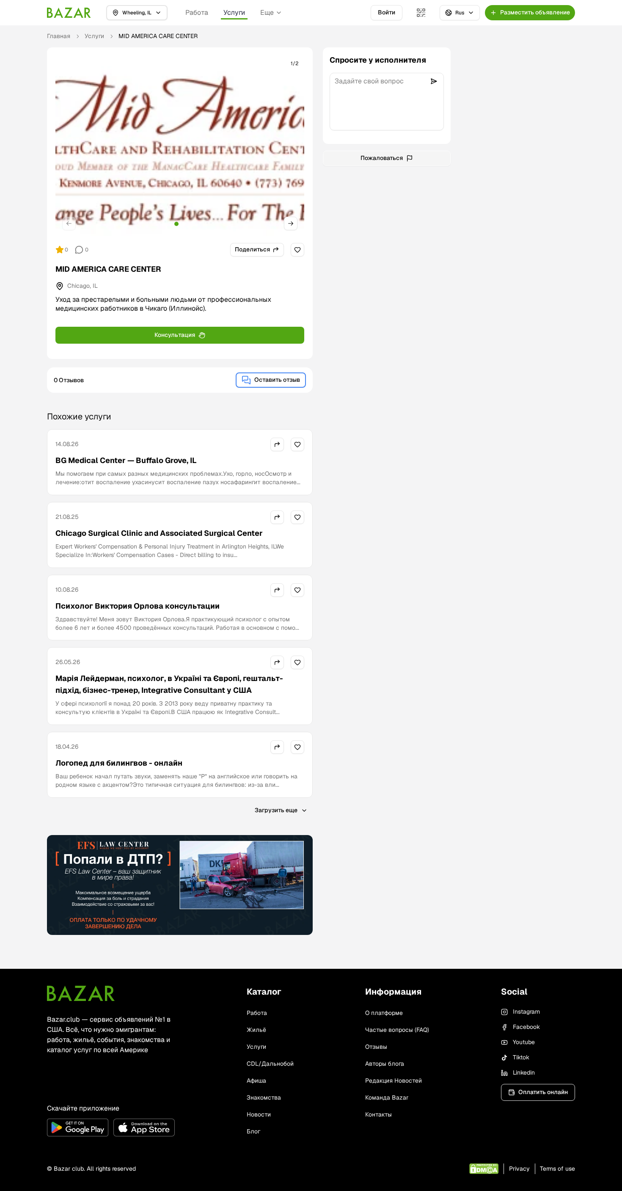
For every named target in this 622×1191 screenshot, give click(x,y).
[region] (179, 146)
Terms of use (557, 1168)
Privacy (519, 1168)
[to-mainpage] (81, 993)
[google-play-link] (77, 1127)
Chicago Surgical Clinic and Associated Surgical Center (159, 533)
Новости (259, 1114)
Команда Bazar (386, 1097)
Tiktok (521, 1057)
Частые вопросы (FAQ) (397, 1030)
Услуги (234, 12)
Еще (267, 12)
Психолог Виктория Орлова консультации (137, 606)
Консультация (174, 335)
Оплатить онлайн (543, 1092)
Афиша (256, 1080)
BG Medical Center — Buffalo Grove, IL (126, 460)
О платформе (384, 1013)
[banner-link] (180, 885)
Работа (196, 12)
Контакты (378, 1114)
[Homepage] (69, 13)
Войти (386, 12)
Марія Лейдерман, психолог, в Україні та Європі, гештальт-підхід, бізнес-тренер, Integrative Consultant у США (169, 684)
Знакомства (264, 1097)
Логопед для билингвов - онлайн (118, 763)
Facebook (526, 1027)
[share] (277, 444)
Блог (253, 1131)
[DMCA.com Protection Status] (483, 1168)
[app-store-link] (144, 1127)
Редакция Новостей (393, 1080)
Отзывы (376, 1046)
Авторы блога (384, 1063)
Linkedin (524, 1072)
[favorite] (297, 249)
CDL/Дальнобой (270, 1063)
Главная (58, 36)
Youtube (524, 1042)
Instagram (526, 1011)
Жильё (256, 1030)
